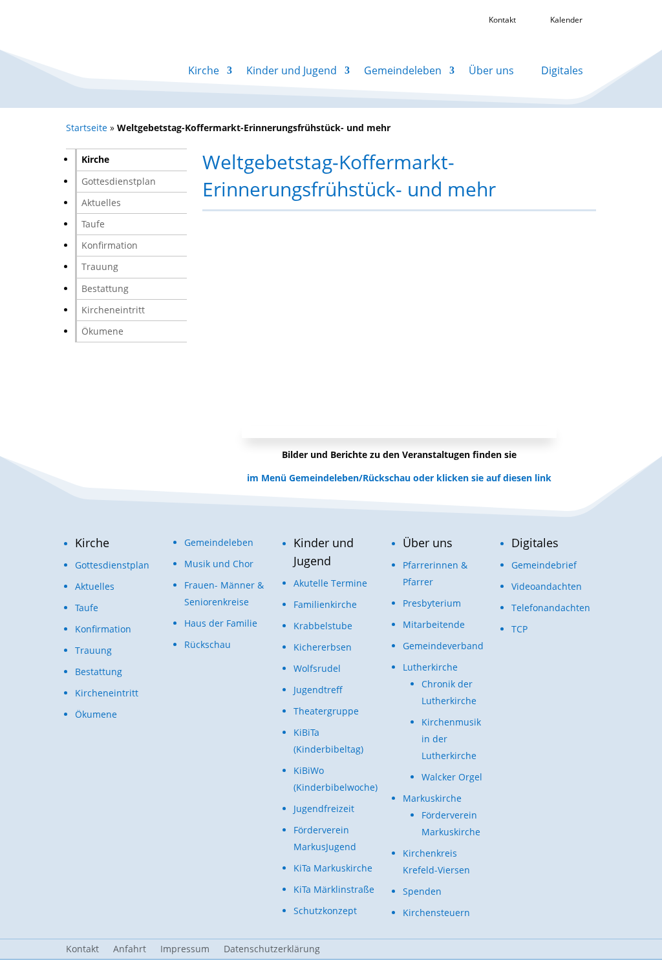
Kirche (203, 70)
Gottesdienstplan (118, 181)
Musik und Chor (218, 564)
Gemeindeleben (403, 70)
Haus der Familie (220, 623)
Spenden (422, 891)
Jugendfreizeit (324, 808)
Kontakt (82, 949)
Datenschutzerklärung (272, 949)
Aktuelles (101, 202)
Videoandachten (546, 586)
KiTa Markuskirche (333, 868)
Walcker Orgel (452, 777)
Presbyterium (432, 603)
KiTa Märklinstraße (334, 889)
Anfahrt (129, 949)
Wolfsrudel (317, 668)
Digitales (562, 70)
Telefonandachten (550, 607)
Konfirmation (109, 245)
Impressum (184, 949)
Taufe (93, 224)
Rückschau (207, 644)
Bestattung (105, 288)
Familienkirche (325, 604)
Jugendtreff (318, 689)
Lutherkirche (430, 667)
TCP (519, 629)
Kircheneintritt (113, 310)
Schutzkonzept (325, 910)
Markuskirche (432, 798)
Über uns (491, 70)
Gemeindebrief (544, 565)
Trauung (99, 266)
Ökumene (102, 331)
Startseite (86, 127)
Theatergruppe (326, 711)
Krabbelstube (323, 626)
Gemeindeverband (443, 646)
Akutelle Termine (330, 583)
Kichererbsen (323, 647)
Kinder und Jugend (291, 70)
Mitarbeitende (434, 624)
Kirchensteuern (436, 912)
